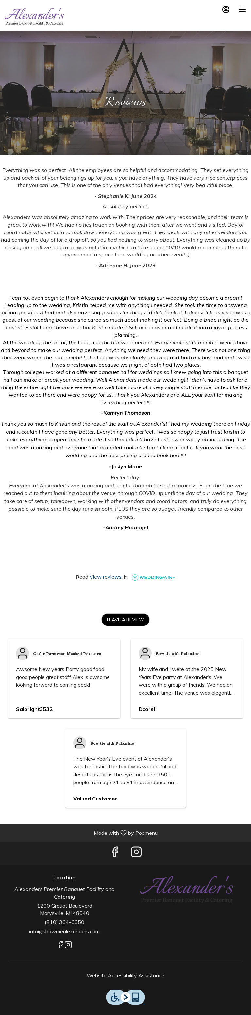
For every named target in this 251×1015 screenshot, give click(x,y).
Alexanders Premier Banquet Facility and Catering (186, 889)
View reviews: (106, 577)
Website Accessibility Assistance (125, 975)
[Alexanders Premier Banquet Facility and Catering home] (34, 16)
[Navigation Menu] (242, 9)
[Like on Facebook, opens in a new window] (115, 853)
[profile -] (226, 9)
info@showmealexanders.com (64, 931)
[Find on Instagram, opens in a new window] (136, 853)
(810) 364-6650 (64, 922)
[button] (125, 619)
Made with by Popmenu (81, 832)
